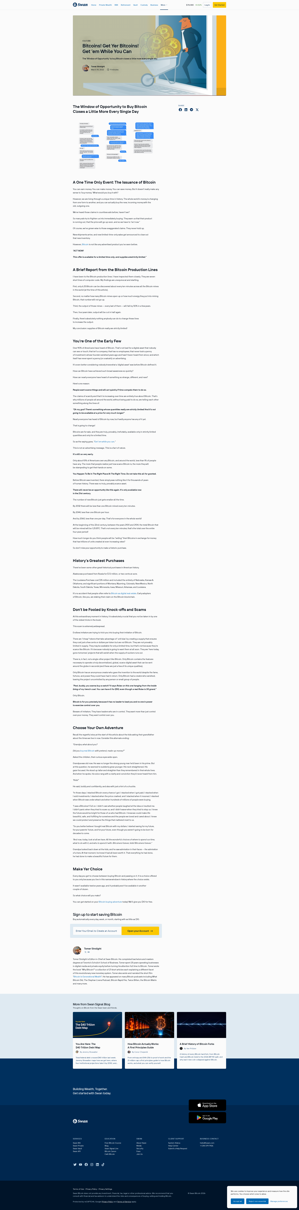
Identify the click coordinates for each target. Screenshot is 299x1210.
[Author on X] (85, 952)
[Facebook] (86, 1164)
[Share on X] (197, 110)
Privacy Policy (91, 1189)
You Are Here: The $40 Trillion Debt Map (88, 1045)
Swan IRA (77, 1143)
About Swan (141, 1143)
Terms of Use (78, 1189)
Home (93, 5)
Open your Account (138, 930)
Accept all (237, 1201)
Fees (138, 1151)
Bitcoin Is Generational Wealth (87, 976)
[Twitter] (75, 1164)
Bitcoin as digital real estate (123, 593)
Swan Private (78, 1145)
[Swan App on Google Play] (207, 1117)
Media (138, 1145)
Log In (207, 5)
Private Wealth (105, 5)
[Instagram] (92, 1164)
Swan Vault (77, 1148)
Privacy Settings (105, 1189)
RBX (116, 5)
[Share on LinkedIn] (186, 110)
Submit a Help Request (177, 1148)
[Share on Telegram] (191, 110)
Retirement (125, 5)
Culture (86, 41)
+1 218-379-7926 (206, 1145)
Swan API (77, 1151)
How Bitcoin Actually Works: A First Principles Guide (143, 1045)
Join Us (139, 1154)
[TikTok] (103, 1164)
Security (139, 1148)
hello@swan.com (207, 1143)
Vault (135, 5)
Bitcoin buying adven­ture (110, 901)
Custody (144, 5)
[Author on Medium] (88, 952)
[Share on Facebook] (180, 110)
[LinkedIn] (97, 1164)
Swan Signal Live (111, 1148)
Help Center (173, 1145)
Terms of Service (124, 1201)
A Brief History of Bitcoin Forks (197, 1043)
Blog (106, 1145)
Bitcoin (85, 244)
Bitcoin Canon (110, 1151)
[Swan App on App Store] (207, 1105)
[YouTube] (80, 1164)
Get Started (219, 5)
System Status (174, 1143)
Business (154, 5)
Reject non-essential (257, 1201)
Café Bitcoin (110, 1154)
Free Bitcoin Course (113, 1143)
